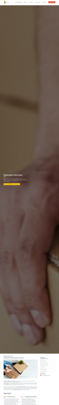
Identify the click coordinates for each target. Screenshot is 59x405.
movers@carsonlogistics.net (46, 375)
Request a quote (7, 184)
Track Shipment (52, 2)
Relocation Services (15, 184)
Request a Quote (37, 2)
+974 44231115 (44, 374)
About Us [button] (25, 2)
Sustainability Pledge (18, 2)
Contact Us (44, 2)
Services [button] (31, 2)
